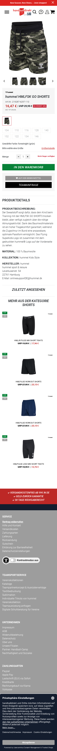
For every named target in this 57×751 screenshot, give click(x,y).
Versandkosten (10, 529)
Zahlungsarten (10, 532)
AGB (4, 631)
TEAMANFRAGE (28, 185)
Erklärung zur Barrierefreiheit (17, 547)
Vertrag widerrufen (12, 521)
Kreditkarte (8, 682)
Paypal (6, 671)
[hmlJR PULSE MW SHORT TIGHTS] (28, 329)
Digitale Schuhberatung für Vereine (20, 609)
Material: (9, 251)
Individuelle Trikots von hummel (19, 598)
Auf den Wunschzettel (30, 178)
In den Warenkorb (28, 167)
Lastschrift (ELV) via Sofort (16, 678)
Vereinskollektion (11, 602)
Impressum (8, 627)
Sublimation (8, 594)
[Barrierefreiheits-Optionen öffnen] (6, 560)
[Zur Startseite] (21, 11)
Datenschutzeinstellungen (16, 551)
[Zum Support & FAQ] (41, 11)
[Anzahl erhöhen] (28, 156)
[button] (6, 12)
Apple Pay (7, 674)
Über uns (7, 642)
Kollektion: (10, 257)
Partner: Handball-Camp (15, 649)
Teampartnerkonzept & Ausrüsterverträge (24, 587)
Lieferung (7, 536)
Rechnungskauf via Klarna (16, 685)
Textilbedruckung (11, 591)
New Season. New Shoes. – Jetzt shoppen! (28, 3)
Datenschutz (9, 638)
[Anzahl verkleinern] (18, 156)
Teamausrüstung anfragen (16, 605)
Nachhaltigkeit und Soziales (17, 653)
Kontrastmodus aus (27, 560)
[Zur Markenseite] (9, 92)
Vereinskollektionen (12, 580)
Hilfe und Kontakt (11, 525)
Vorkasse (7, 689)
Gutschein (7, 543)
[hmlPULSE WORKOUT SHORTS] (28, 370)
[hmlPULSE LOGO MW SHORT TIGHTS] (28, 453)
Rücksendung (9, 540)
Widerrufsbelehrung (12, 634)
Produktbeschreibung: (19, 208)
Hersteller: (11, 263)
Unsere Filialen (10, 645)
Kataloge (7, 583)
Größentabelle (48, 148)
